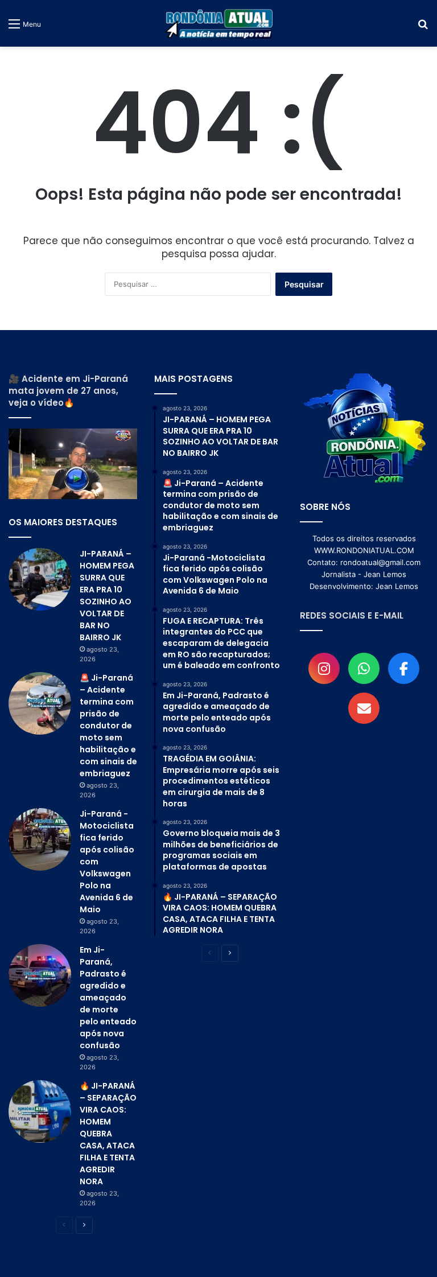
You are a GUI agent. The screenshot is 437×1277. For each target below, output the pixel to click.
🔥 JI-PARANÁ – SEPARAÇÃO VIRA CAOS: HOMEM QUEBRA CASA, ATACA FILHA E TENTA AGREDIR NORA (108, 1133)
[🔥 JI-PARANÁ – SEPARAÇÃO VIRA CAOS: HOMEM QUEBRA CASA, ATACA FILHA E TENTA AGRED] (40, 1111)
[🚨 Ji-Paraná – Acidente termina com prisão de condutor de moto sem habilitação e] (40, 703)
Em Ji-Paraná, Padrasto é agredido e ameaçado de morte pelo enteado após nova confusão (108, 997)
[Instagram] (324, 668)
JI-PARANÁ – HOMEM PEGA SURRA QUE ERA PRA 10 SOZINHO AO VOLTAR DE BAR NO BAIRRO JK (107, 595)
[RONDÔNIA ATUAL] (218, 23)
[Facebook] (403, 668)
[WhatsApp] (364, 668)
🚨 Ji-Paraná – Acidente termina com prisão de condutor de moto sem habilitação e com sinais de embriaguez (108, 725)
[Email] (364, 708)
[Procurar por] (422, 27)
